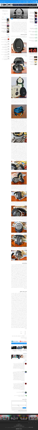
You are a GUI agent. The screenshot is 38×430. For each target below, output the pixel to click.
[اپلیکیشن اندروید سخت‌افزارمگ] (20, 428)
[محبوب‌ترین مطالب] (3, 17)
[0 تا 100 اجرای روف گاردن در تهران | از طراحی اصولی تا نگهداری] (35, 59)
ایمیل (18, 405)
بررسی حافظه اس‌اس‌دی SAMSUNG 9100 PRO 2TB (32, 31)
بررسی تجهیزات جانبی (32, 7)
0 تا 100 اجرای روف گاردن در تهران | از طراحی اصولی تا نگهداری (31, 59)
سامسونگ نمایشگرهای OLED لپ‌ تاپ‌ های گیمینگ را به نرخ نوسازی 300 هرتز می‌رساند (31, 19)
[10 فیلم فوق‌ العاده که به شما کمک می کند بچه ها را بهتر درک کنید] (15, 357)
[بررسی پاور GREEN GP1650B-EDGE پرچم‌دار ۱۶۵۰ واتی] (36, 16)
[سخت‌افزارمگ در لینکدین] (16, 428)
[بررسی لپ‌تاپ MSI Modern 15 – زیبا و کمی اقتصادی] (19, 347)
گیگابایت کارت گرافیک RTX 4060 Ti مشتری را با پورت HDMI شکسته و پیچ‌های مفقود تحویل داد (31, 13)
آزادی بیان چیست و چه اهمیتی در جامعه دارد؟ (32, 64)
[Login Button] (1, 2)
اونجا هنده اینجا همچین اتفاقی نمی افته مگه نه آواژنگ (4, 39)
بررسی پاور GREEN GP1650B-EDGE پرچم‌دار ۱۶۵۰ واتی (31, 16)
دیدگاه (25, 361)
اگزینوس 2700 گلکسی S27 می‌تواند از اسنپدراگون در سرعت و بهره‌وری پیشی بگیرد (3, 32)
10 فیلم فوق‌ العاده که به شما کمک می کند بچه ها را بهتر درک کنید (15, 359)
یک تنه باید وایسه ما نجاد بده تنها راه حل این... (4, 42)
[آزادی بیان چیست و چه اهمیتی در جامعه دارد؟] (35, 64)
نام (25, 405)
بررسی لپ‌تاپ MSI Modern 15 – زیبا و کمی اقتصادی (19, 351)
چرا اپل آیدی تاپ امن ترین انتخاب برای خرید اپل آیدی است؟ (3, 22)
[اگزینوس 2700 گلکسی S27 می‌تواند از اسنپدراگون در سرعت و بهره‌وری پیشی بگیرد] (8, 31)
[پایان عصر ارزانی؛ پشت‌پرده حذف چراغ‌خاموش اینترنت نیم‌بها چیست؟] (8, 19)
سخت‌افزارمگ (36, 422)
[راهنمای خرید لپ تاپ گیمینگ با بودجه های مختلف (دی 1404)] (4, 417)
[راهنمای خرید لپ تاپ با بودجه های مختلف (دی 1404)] (14, 417)
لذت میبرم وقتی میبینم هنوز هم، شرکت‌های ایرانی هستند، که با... (4, 47)
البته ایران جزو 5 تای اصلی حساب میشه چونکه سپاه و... (4, 59)
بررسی (36, 7)
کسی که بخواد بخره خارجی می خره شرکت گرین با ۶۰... (4, 52)
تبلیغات (31, 422)
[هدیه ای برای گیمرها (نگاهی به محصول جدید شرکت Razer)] (13, 347)
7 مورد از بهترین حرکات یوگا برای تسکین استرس (31, 62)
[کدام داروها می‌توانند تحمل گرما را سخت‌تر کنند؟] (23, 357)
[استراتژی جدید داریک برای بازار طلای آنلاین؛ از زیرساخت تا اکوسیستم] (8, 25)
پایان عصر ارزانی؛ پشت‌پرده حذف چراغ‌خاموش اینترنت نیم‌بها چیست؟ (3, 20)
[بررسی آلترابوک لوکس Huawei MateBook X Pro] (24, 347)
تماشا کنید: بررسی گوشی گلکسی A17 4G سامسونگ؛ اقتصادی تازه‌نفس (32, 37)
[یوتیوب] (23, 341)
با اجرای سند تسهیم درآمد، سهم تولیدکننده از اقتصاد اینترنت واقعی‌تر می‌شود (19, 343)
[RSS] (21, 428)
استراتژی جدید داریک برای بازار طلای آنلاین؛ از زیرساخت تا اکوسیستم (3, 26)
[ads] (19, 5)
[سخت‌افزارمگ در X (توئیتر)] (17, 428)
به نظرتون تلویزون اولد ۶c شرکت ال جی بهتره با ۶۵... (4, 49)
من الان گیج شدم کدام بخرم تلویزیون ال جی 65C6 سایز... (4, 44)
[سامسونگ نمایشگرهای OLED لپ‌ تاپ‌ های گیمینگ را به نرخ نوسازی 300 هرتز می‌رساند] (36, 19)
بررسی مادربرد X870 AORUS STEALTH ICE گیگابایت (32, 34)
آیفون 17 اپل (23, 0)
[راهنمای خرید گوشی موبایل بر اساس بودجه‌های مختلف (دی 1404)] (33, 417)
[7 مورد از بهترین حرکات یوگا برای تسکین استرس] (35, 62)
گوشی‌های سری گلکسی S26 (27, 0)
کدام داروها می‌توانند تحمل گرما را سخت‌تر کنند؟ (23, 358)
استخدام (29, 422)
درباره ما (33, 422)
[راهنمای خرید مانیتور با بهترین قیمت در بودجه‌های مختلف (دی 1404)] (23, 417)
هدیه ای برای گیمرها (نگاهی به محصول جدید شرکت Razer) (14, 351)
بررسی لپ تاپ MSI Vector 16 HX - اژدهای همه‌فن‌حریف (32, 40)
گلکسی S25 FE (32, 0)
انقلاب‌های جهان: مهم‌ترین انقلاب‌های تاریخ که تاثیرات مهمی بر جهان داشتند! (33, 53)
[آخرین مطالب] (7, 17)
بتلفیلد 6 (21, 0)
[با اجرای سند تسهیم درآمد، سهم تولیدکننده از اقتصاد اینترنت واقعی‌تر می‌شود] (8, 28)
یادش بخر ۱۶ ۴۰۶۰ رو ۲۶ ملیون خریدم (4, 37)
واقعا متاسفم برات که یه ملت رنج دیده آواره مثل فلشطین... (4, 54)
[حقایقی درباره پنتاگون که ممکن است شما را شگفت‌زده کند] (35, 57)
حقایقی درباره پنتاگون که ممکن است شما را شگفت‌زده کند (31, 57)
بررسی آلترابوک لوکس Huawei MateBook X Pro (24, 351)
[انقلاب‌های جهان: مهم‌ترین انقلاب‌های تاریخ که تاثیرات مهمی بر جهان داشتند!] (33, 50)
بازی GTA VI (35, 0)
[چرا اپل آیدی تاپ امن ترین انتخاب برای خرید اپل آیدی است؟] (8, 22)
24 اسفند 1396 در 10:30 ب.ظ (19, 371)
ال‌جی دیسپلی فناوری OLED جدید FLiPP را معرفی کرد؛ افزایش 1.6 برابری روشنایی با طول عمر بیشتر (32, 22)
